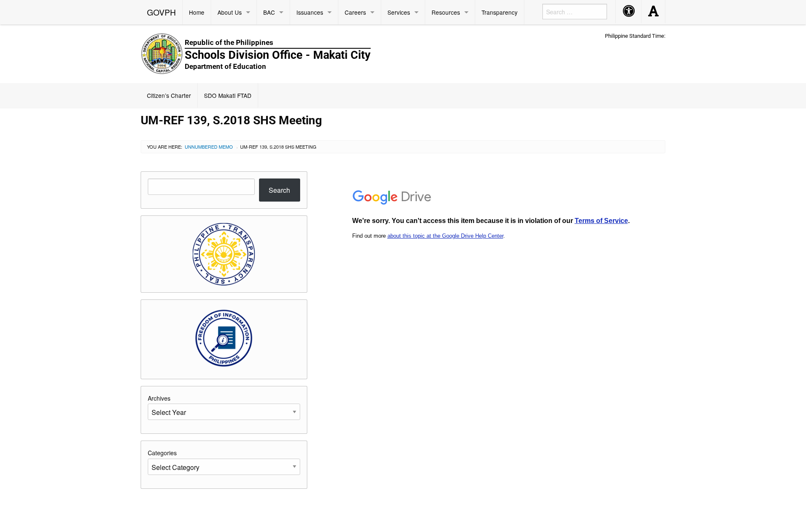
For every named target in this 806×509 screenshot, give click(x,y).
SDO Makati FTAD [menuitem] (227, 95)
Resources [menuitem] (446, 12)
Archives (159, 398)
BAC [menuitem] (269, 12)
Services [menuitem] (398, 12)
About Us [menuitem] (229, 12)
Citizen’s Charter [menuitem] (169, 95)
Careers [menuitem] (355, 12)
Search (279, 190)
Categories (162, 453)
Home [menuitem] (196, 12)
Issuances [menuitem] (309, 12)
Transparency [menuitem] (500, 12)
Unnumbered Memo (209, 146)
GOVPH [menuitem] (161, 12)
